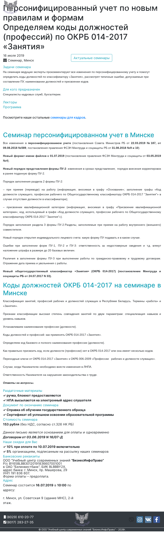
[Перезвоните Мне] (127, 5)
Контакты (131, 10)
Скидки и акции (107, 10)
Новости (65, 10)
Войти (154, 10)
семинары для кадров (67, 117)
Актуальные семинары (92, 58)
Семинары (83, 10)
